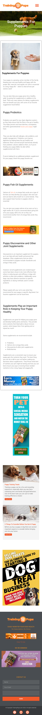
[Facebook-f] (14, 712)
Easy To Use (21, 642)
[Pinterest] (27, 712)
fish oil (13, 192)
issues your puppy (26, 127)
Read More (8, 499)
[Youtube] (21, 712)
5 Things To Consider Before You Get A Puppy (20, 524)
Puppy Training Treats (12, 484)
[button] (37, 5)
